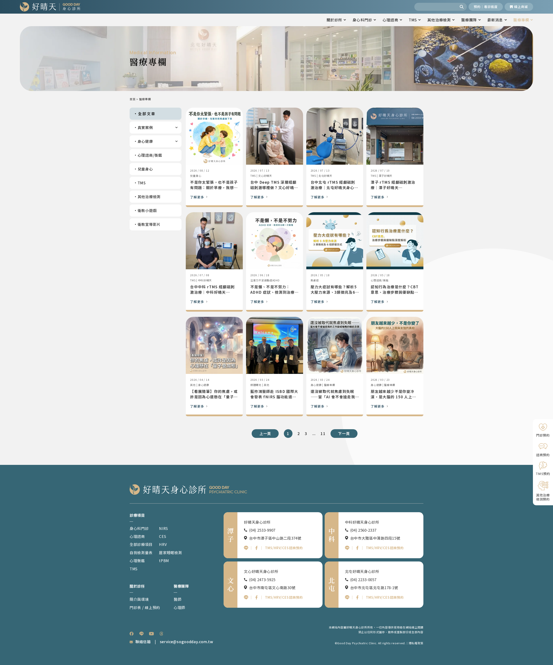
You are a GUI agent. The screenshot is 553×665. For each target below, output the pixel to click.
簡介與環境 (139, 599)
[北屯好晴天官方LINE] (347, 597)
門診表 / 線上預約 (145, 607)
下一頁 (344, 433)
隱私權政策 (416, 643)
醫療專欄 (521, 19)
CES (162, 536)
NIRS (163, 528)
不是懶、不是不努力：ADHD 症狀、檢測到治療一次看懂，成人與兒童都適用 (274, 289)
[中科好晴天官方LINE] (347, 548)
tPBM (164, 560)
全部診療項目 (141, 544)
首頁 (132, 99)
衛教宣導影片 (149, 224)
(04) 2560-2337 (363, 530)
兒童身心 (145, 169)
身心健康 (145, 141)
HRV (163, 544)
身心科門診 (362, 19)
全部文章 (147, 113)
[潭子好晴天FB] (256, 548)
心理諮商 (390, 19)
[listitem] (131, 633)
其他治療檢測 (439, 19)
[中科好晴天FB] (357, 548)
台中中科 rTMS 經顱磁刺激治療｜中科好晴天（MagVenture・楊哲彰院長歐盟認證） (212, 289)
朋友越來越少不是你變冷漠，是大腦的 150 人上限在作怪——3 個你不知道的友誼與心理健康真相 (394, 394)
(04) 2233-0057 (363, 579)
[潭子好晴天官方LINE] (246, 548)
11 (323, 433)
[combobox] (436, 7)
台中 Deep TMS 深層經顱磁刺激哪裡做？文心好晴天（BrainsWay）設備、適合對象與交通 (274, 184)
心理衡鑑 (137, 560)
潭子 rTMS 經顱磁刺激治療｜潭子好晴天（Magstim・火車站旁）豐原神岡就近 (393, 184)
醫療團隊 (469, 19)
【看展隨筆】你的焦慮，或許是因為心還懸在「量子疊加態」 (214, 394)
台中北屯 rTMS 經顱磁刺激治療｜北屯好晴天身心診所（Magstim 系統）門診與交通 (334, 184)
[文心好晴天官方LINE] (246, 597)
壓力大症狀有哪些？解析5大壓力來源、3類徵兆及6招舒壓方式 (334, 289)
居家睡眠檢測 (170, 552)
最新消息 (495, 19)
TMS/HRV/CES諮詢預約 (284, 547)
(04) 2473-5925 (262, 579)
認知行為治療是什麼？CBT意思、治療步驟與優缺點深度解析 (394, 289)
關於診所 (334, 19)
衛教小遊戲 (147, 210)
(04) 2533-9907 (262, 530)
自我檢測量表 (141, 552)
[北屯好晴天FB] (357, 597)
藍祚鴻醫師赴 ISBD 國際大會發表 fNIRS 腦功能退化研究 (274, 394)
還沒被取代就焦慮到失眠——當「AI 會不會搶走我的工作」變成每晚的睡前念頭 (334, 394)
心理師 (179, 607)
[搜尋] (462, 7)
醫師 (177, 599)
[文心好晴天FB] (256, 597)
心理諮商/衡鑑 (150, 155)
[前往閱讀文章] (214, 136)
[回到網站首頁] (50, 6)
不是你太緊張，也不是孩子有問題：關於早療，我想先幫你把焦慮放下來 (214, 184)
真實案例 (145, 127)
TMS (413, 19)
